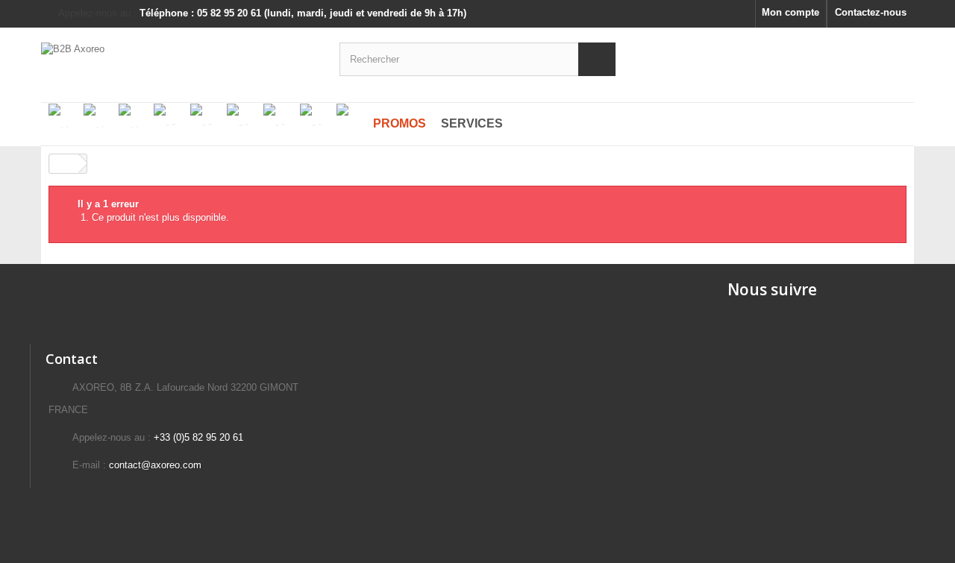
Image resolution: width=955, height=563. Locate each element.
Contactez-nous (871, 12)
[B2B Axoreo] (179, 57)
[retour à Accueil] (64, 163)
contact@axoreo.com (155, 465)
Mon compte (790, 12)
